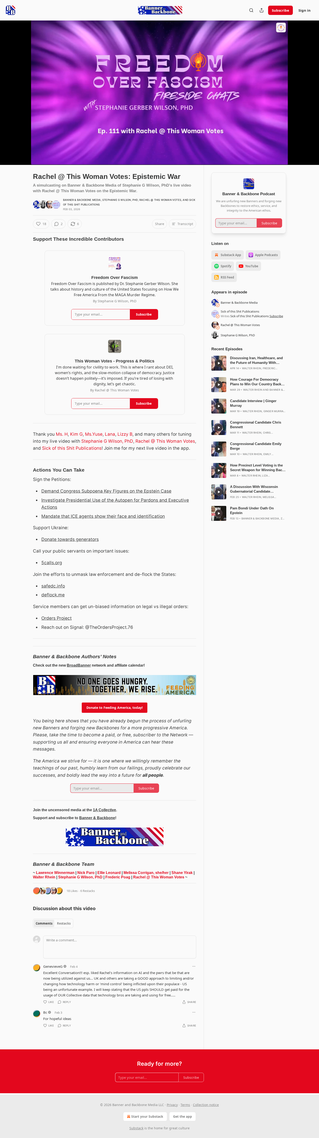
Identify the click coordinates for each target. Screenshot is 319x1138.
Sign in (304, 10)
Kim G (76, 434)
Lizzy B (124, 434)
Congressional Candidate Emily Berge (255, 446)
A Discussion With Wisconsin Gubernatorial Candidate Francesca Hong (254, 489)
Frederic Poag (117, 877)
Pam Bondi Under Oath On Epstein (252, 510)
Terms (185, 1105)
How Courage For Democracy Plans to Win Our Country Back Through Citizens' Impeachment (256, 381)
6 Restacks (87, 891)
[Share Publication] (261, 10)
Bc (45, 1012)
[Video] (21, 87)
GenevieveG (53, 966)
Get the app (182, 1116)
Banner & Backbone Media (82, 200)
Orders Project (56, 618)
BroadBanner (79, 665)
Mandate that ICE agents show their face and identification (103, 516)
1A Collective (104, 810)
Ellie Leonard (109, 873)
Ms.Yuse (94, 434)
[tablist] (53, 923)
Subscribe (280, 10)
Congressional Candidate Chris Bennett (255, 424)
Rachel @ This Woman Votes (160, 200)
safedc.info (53, 586)
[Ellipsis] (194, 966)
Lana (110, 434)
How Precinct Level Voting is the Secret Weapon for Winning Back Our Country (257, 467)
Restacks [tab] (64, 923)
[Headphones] (21, 97)
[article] (248, 363)
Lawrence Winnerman (55, 873)
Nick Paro (86, 873)
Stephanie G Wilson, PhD (120, 200)
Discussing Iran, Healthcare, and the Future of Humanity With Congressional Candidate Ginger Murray (257, 360)
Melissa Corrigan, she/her (146, 873)
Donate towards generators (70, 539)
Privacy (172, 1105)
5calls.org (51, 562)
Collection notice (206, 1105)
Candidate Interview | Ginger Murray (253, 403)
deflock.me (53, 595)
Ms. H (62, 434)
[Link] (26, 239)
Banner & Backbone (97, 818)
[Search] (251, 10)
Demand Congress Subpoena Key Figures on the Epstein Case (106, 491)
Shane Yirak (182, 873)
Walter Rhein (44, 877)
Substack (136, 1128)
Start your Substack (147, 1116)
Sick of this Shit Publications (72, 448)
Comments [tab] (44, 923)
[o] (219, 363)
